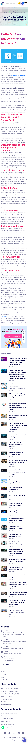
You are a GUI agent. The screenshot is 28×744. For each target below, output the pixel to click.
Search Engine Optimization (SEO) (11, 688)
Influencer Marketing (7, 704)
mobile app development (18, 75)
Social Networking (6, 721)
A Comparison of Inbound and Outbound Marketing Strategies (17, 472)
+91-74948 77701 (9, 658)
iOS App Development (7, 724)
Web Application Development (10, 716)
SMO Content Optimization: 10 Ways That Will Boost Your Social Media (18, 585)
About (3, 671)
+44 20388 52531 (9, 660)
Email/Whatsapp (5, 702)
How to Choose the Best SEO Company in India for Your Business (18, 462)
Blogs (2, 677)
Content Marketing (6, 699)
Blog (16, 10)
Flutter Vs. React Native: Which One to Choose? (14, 13)
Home (11, 10)
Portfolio (3, 674)
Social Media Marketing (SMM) (10, 694)
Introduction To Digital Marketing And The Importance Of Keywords (17, 386)
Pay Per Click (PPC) (6, 696)
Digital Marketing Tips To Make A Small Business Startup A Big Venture (16, 552)
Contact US (4, 680)
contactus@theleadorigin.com (12, 654)
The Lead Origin (6, 316)
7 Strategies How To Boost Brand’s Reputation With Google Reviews (17, 602)
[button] (25, 3)
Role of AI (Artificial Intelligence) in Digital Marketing (15, 445)
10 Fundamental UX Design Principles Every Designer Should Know (17, 396)
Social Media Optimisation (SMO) (10, 691)
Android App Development (8, 727)
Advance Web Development (9, 713)
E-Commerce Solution (7, 719)
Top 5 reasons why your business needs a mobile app (16, 612)
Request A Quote (24, 336)
